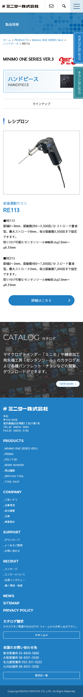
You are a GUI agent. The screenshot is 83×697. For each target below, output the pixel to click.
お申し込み (41, 635)
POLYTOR (11, 459)
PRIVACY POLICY (18, 610)
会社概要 (10, 510)
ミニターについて (15, 574)
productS (13, 441)
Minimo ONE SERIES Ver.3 (47, 40)
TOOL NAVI (12, 481)
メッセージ (11, 569)
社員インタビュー (15, 580)
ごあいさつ (11, 499)
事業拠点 (10, 521)
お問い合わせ (12, 550)
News (8, 596)
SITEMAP (11, 603)
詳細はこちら (41, 300)
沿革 (7, 516)
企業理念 (10, 505)
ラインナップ (41, 103)
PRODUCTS (21, 40)
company (12, 492)
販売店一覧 (41, 675)
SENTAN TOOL (14, 476)
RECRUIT (11, 561)
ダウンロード (12, 539)
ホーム (7, 40)
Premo (9, 454)
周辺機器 (10, 470)
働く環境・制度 (14, 585)
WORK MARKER (14, 465)
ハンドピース (11, 43)
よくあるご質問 (14, 545)
